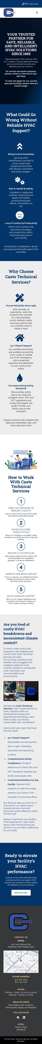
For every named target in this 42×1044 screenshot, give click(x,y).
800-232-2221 (31, 3)
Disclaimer (21, 1029)
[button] (37, 12)
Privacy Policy (21, 1027)
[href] (21, 962)
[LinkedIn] (24, 1017)
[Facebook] (18, 1017)
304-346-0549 (21, 979)
